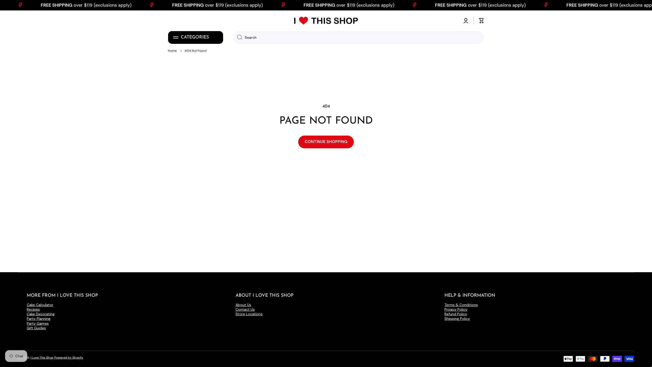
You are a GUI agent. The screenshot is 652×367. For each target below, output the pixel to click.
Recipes (33, 309)
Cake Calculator (40, 305)
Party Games (38, 323)
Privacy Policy (455, 309)
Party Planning (38, 318)
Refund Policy (455, 314)
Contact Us (245, 309)
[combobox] (358, 37)
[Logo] (326, 21)
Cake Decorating (41, 314)
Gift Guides (36, 328)
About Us (243, 305)
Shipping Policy (457, 318)
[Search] (237, 37)
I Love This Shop (42, 358)
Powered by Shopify (68, 358)
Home (172, 51)
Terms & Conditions (461, 305)
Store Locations (249, 314)
